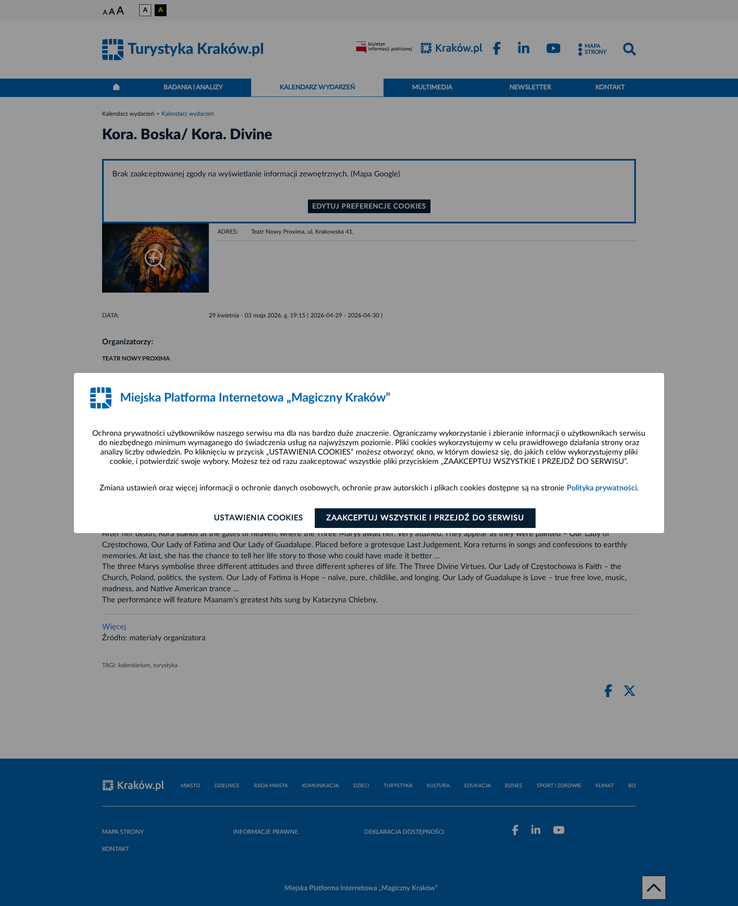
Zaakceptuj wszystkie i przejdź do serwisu (425, 518)
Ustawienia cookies (258, 518)
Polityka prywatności (602, 488)
